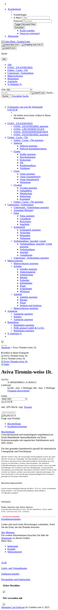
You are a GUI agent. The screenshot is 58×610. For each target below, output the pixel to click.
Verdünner (25, 168)
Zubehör (18, 294)
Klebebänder (26, 283)
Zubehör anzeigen (28, 297)
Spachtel (24, 252)
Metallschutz (26, 193)
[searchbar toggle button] (9, 48)
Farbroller (24, 280)
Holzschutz (25, 160)
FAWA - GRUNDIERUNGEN (29, 129)
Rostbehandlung (28, 165)
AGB (4, 562)
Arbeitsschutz (26, 274)
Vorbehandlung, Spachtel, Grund (30, 241)
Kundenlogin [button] (14, 9)
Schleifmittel (26, 288)
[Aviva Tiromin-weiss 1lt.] (14, 361)
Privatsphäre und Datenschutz (15, 579)
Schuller (18, 266)
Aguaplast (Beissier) (23, 210)
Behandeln (25, 235)
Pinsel (23, 286)
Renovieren (25, 221)
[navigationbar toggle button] (10, 44)
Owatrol (18, 185)
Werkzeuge (25, 182)
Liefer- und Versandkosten (14, 568)
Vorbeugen (25, 238)
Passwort (18, 21)
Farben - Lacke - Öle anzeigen (28, 140)
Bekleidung (13, 78)
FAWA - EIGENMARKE (20, 67)
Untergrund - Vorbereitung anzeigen (31, 207)
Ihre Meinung (8, 532)
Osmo (16, 171)
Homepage (6, 538)
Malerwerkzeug (15, 76)
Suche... (50, 92)
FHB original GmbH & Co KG (29, 328)
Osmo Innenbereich (29, 179)
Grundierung (26, 255)
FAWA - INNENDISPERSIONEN (31, 132)
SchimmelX (19, 227)
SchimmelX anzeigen (30, 230)
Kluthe (17, 151)
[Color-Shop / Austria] (15, 41)
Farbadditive (26, 190)
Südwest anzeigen (28, 146)
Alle (9, 64)
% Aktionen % (14, 84)
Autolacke (12, 81)
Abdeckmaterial (27, 272)
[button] (2, 345)
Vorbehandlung (27, 249)
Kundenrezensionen (17, 426)
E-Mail (17, 17)
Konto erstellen (27, 30)
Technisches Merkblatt (10, 517)
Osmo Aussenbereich (30, 176)
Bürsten (23, 277)
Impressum (12, 546)
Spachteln (24, 224)
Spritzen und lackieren (31, 305)
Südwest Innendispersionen (33, 148)
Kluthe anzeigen (28, 154)
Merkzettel (12, 36)
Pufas (16, 213)
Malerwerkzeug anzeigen (26, 263)
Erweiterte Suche (20, 96)
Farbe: (4, 396)
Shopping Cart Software (13, 607)
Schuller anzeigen (28, 269)
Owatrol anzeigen (28, 188)
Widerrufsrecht (14, 551)
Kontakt (11, 549)
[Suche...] (38, 93)
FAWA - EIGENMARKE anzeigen (31, 126)
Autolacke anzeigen (23, 314)
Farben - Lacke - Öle (17, 70)
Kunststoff (25, 199)
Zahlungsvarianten (10, 574)
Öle (21, 162)
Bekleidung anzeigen (24, 325)
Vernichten (25, 232)
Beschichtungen (27, 157)
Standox (18, 316)
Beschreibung (14, 423)
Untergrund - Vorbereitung (20, 73)
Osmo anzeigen (27, 174)
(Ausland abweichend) (18, 390)
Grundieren (25, 218)
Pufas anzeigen (27, 216)
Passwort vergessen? (30, 33)
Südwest (18, 143)
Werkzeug (25, 291)
